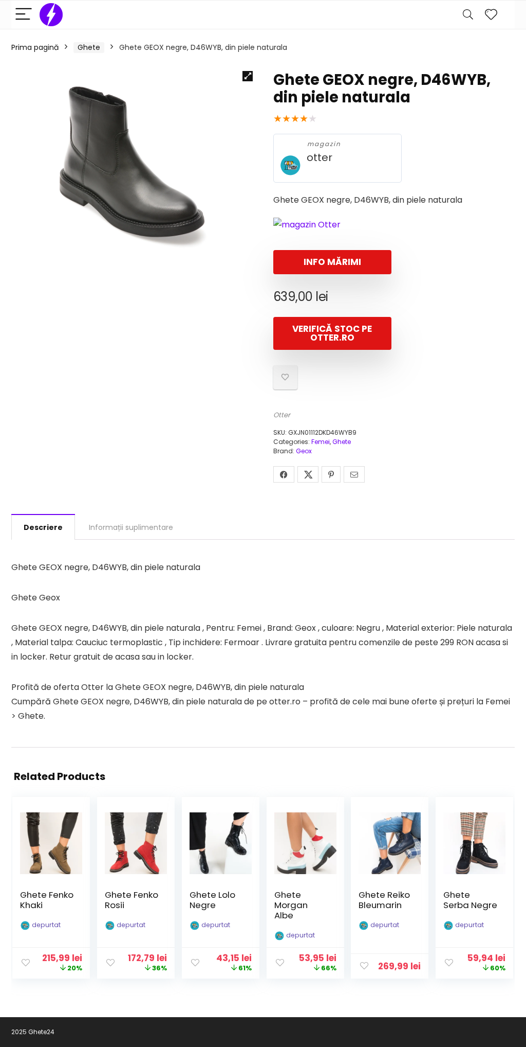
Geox (304, 451)
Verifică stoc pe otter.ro (332, 333)
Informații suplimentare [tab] (131, 527)
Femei (320, 441)
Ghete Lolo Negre (212, 900)
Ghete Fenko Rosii (131, 900)
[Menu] (23, 14)
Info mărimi (332, 262)
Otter (281, 415)
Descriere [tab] (43, 527)
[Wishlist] (491, 14)
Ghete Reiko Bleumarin (384, 900)
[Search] (468, 14)
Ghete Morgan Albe (291, 905)
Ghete (89, 47)
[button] (247, 76)
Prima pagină (35, 47)
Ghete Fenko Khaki (46, 900)
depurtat (46, 924)
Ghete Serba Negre (470, 900)
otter (319, 157)
